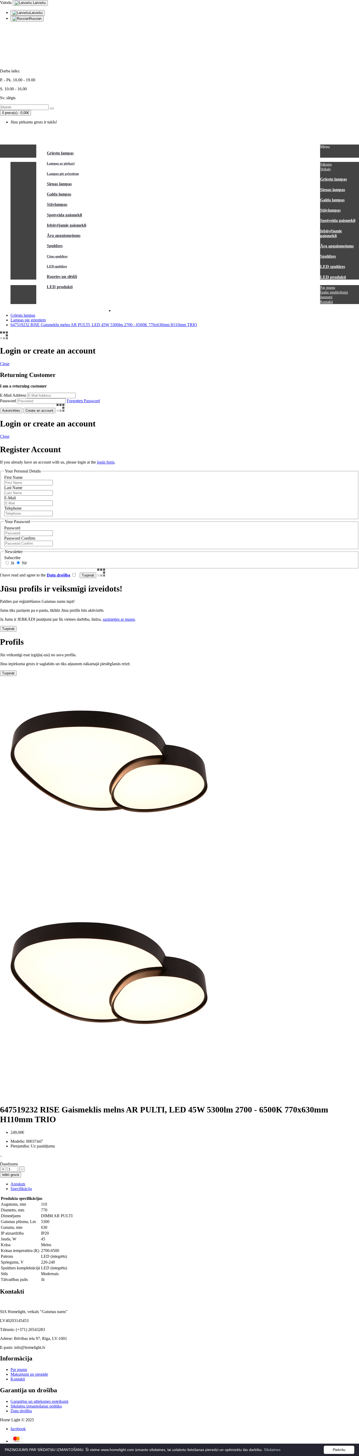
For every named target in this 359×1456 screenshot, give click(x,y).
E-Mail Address (13, 395)
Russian (35, 19)
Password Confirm (19, 538)
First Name (13, 477)
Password (8, 401)
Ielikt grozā (10, 1175)
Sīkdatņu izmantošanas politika (36, 1406)
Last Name (13, 487)
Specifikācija (21, 1188)
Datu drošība (21, 1411)
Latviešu (39, 3)
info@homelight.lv (15, 44)
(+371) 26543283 (14, 53)
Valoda (6, 2)
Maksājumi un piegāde (29, 1374)
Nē (24, 563)
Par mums (19, 1369)
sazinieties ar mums (119, 619)
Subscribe (12, 557)
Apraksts (18, 1184)
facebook (18, 1429)
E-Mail (10, 498)
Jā (12, 563)
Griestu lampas (23, 315)
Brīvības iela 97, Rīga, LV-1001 (26, 62)
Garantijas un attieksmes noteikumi (39, 1401)
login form (105, 462)
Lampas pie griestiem (28, 320)
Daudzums (9, 1164)
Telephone (13, 508)
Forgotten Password (83, 401)
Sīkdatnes (272, 1450)
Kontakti (18, 1379)
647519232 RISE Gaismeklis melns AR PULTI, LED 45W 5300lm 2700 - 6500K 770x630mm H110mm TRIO (104, 324)
